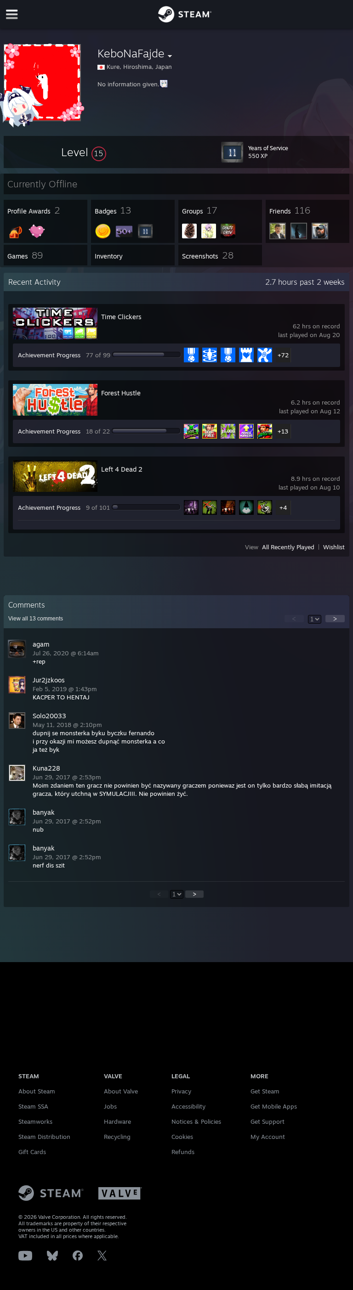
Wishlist (334, 547)
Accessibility (188, 1106)
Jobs (110, 1106)
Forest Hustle (121, 393)
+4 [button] (283, 507)
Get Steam (265, 1091)
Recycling (117, 1136)
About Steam (36, 1091)
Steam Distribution (44, 1136)
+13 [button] (283, 431)
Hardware (117, 1121)
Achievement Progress (49, 355)
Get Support (268, 1121)
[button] (83, 152)
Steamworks (35, 1121)
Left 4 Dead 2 (121, 469)
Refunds (182, 1151)
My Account (268, 1136)
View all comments (35, 618)
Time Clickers (121, 317)
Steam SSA (33, 1106)
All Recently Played (288, 547)
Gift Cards (32, 1151)
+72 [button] (283, 355)
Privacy (181, 1091)
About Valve (121, 1091)
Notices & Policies (196, 1121)
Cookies (182, 1136)
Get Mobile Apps (274, 1106)
